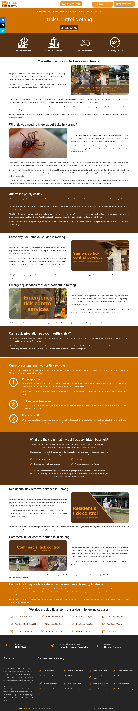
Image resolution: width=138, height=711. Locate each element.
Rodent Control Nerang (100, 689)
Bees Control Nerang (50, 676)
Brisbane (63, 11)
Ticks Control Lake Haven (54, 631)
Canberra (72, 11)
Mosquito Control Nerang (100, 683)
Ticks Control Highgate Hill (85, 617)
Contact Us (95, 11)
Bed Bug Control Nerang (75, 670)
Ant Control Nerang (49, 670)
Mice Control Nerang (74, 683)
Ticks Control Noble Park (84, 624)
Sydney (55, 11)
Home (39, 11)
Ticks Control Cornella (114, 631)
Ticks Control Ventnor (114, 624)
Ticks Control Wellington (23, 631)
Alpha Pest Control (30, 708)
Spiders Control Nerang (50, 694)
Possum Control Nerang (50, 689)
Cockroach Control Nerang (125, 670)
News (88, 11)
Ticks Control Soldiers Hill (54, 617)
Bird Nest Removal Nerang (76, 676)
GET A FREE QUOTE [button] (69, 28)
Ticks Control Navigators (23, 617)
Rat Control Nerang (74, 689)
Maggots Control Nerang (51, 683)
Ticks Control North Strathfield (25, 624)
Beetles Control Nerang (100, 670)
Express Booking (125, 4)
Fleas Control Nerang (124, 676)
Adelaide (80, 11)
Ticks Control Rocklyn (84, 631)
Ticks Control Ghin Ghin (53, 624)
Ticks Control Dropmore (115, 617)
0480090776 (103, 4)
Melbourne (47, 11)
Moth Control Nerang (124, 683)
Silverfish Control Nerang (125, 689)
